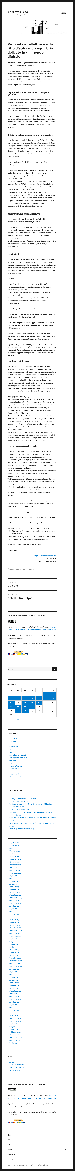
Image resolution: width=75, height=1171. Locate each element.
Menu (63, 13)
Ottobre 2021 (14, 996)
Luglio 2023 (14, 939)
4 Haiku (12, 826)
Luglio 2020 (14, 1024)
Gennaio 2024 (14, 925)
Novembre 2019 (15, 1038)
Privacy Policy (22, 1165)
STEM (11, 771)
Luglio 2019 (13, 1043)
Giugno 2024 (14, 911)
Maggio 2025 (14, 881)
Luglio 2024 (14, 909)
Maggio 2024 (14, 914)
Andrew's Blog (18, 12)
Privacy (10, 1159)
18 (18, 707)
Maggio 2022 (14, 977)
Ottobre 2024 (14, 900)
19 (25, 707)
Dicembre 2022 (15, 958)
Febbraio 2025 (15, 889)
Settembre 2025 (15, 873)
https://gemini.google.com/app (45, 556)
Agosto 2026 (14, 843)
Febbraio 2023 (15, 953)
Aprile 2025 (13, 884)
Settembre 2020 (15, 1021)
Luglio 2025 (14, 876)
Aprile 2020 (13, 1029)
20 (32, 707)
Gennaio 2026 (14, 862)
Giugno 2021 (14, 1007)
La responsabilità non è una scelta (22, 799)
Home (10, 1135)
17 (11, 707)
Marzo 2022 (14, 983)
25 (18, 711)
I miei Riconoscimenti (17, 755)
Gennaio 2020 (14, 1035)
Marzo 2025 (14, 887)
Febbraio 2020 (15, 1032)
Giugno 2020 (14, 1027)
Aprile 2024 (13, 917)
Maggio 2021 (14, 1010)
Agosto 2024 (14, 906)
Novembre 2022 (15, 961)
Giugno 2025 (14, 878)
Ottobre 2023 (14, 933)
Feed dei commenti (16, 1067)
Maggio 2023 (14, 944)
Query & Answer (15, 766)
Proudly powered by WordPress (38, 1165)
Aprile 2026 (13, 854)
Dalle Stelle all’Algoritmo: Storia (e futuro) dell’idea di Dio (31, 823)
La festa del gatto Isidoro (19, 810)
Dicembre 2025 (15, 865)
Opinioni (32, 569)
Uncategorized (15, 777)
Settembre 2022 (15, 966)
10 (11, 702)
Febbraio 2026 (15, 859)
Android (12, 741)
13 (32, 702)
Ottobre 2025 (14, 870)
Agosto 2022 (14, 969)
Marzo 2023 (14, 950)
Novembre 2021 (15, 994)
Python (12, 763)
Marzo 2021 (13, 1016)
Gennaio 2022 (14, 988)
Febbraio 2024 (15, 922)
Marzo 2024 (14, 920)
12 (25, 702)
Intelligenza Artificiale (18, 758)
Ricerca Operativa (16, 769)
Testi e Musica (15, 774)
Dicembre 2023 (15, 928)
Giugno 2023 (14, 942)
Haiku (11, 752)
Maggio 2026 (14, 851)
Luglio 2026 (14, 846)
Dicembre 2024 (15, 895)
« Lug (17, 719)
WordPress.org (15, 1070)
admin (12, 569)
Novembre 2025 (15, 868)
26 (25, 711)
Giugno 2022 (14, 974)
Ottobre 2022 (14, 964)
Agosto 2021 (14, 1002)
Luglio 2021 (13, 1005)
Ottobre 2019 (14, 1040)
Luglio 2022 (14, 972)
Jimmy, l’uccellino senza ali (20, 801)
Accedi (11, 1062)
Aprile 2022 (13, 980)
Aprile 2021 (13, 1013)
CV (9, 1145)
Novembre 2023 (15, 931)
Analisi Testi (14, 738)
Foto (11, 749)
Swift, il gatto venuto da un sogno (22, 829)
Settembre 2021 (15, 999)
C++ (11, 744)
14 (39, 702)
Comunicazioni (15, 747)
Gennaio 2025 (14, 892)
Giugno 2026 (14, 848)
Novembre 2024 (15, 898)
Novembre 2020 (15, 1018)
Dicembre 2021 (15, 991)
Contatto (11, 1154)
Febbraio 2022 (15, 985)
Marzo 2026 (14, 857)
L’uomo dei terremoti (17, 796)
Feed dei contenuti (16, 1065)
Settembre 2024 (15, 903)
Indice (10, 1140)
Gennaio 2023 (14, 955)
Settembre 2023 (15, 936)
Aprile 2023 (13, 947)
